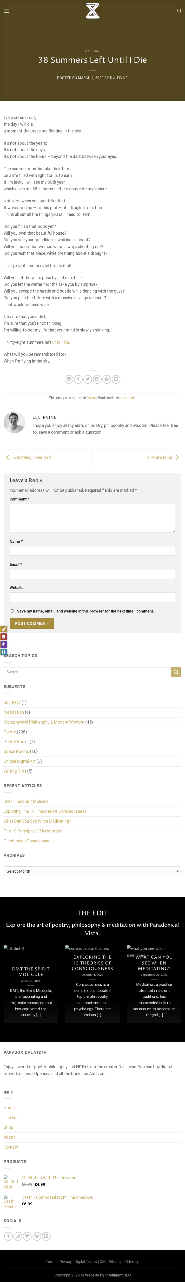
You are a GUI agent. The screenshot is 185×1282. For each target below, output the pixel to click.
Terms (51, 1261)
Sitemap (132, 1261)
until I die (60, 342)
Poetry (92, 51)
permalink (128, 398)
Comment (19, 499)
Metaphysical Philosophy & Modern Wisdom (44, 722)
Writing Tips (15, 771)
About (9, 1137)
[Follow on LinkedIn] (46, 1236)
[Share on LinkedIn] (116, 379)
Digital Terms (85, 1261)
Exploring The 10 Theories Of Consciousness (45, 811)
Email (16, 564)
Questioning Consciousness (29, 840)
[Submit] (176, 672)
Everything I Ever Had (31, 457)
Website (17, 587)
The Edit (11, 1117)
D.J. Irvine (119, 78)
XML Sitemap (111, 1261)
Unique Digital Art (20, 761)
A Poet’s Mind (160, 457)
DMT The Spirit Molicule (26, 801)
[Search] (179, 11)
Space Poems (16, 751)
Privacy (65, 1261)
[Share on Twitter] (87, 379)
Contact (11, 1147)
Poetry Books (16, 741)
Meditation (14, 712)
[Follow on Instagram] (17, 1236)
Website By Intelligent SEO (108, 1275)
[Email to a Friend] (97, 379)
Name (16, 541)
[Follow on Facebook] (8, 1236)
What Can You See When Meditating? (37, 821)
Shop (8, 1127)
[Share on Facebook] (78, 379)
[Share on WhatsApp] (69, 379)
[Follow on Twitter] (27, 1236)
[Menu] (7, 11)
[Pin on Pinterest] (106, 379)
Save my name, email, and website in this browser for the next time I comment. (85, 611)
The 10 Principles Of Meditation (33, 831)
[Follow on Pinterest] (37, 1236)
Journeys (12, 702)
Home (9, 1107)
